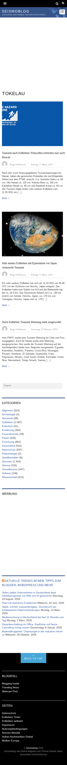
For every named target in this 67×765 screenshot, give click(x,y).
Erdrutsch (7, 426)
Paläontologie (9, 453)
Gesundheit (8, 445)
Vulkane (6, 473)
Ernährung (8, 430)
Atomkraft (7, 418)
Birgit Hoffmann (18, 164)
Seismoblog (32, 748)
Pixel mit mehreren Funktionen (19, 602)
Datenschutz (9, 713)
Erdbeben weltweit (12, 721)
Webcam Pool (10, 691)
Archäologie (8, 414)
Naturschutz (9, 449)
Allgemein (7, 410)
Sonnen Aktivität (11, 732)
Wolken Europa (10, 740)
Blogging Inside (10, 683)
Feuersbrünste (10, 434)
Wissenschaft (9, 477)
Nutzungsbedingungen (15, 728)
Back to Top (33, 658)
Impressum (8, 724)
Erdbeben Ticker (11, 717)
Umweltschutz (10, 469)
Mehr (4, 198)
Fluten (5, 437)
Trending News (10, 687)
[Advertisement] (33, 52)
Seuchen (7, 461)
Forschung (8, 441)
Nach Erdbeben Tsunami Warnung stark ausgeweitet (31, 322)
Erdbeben (7, 422)
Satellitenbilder (10, 457)
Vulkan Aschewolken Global (17, 736)
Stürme (6, 465)
